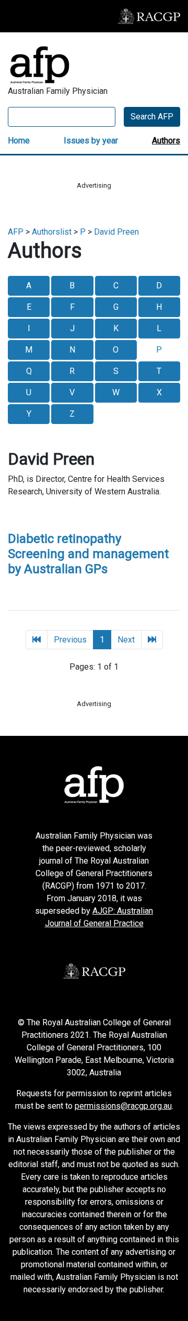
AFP (16, 232)
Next (126, 640)
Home (19, 141)
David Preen (116, 232)
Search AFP (152, 117)
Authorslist (52, 232)
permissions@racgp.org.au (123, 1106)
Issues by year (91, 141)
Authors (166, 141)
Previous (70, 640)
